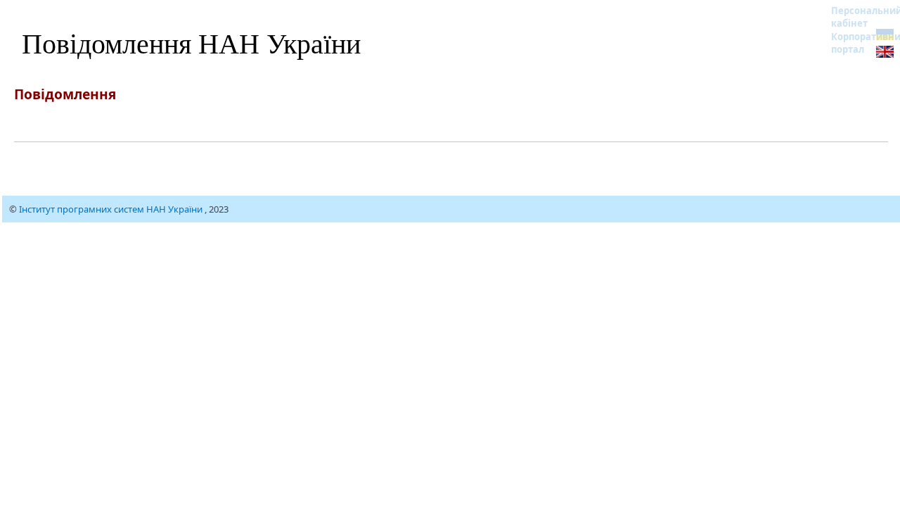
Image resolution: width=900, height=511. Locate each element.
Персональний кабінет (857, 17)
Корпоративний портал (857, 43)
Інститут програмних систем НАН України (112, 209)
